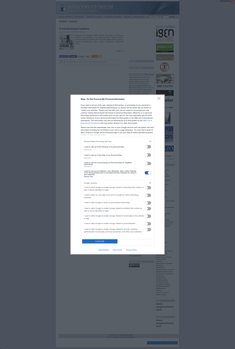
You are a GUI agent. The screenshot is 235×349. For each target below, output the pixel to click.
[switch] (148, 146)
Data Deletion (103, 250)
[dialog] (117, 174)
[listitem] (117, 141)
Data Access (117, 250)
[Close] (160, 99)
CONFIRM (99, 241)
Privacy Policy (131, 250)
